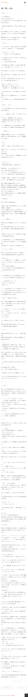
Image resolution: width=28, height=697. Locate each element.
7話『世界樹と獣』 (7, 688)
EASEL (13, 695)
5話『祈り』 (22, 688)
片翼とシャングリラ (22, 681)
